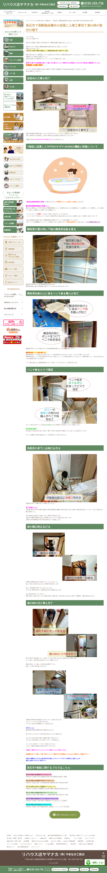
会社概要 (84, 12)
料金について (38, 844)
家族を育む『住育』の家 (14, 841)
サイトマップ (8, 314)
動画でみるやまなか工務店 (40, 841)
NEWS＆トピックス (11, 302)
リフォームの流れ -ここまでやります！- (13, 295)
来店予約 (75, 6)
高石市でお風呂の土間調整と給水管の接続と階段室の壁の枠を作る (47, 789)
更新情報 (80, 841)
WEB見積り (63, 6)
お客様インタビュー (31, 838)
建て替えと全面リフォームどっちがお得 (82, 835)
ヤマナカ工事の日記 (37, 21)
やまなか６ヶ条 (22, 12)
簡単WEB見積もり (62, 844)
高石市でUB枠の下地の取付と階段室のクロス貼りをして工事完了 (47, 801)
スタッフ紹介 (72, 12)
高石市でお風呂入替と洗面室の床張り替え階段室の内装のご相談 (47, 776)
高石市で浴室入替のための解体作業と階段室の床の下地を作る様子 (47, 783)
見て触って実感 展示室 (14, 838)
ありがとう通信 (56, 841)
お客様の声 (35, 12)
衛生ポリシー (11, 847)
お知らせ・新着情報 (69, 841)
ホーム (28, 21)
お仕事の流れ (90, 841)
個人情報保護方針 (10, 308)
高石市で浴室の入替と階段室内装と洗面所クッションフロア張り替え (48, 807)
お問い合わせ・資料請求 (69, 3)
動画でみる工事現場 (55, 838)
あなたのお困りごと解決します (9, 12)
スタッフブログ (89, 838)
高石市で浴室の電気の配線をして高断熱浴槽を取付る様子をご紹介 (47, 51)
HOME (9, 835)
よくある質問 (49, 844)
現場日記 (60, 12)
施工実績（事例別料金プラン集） (47, 12)
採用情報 (97, 12)
